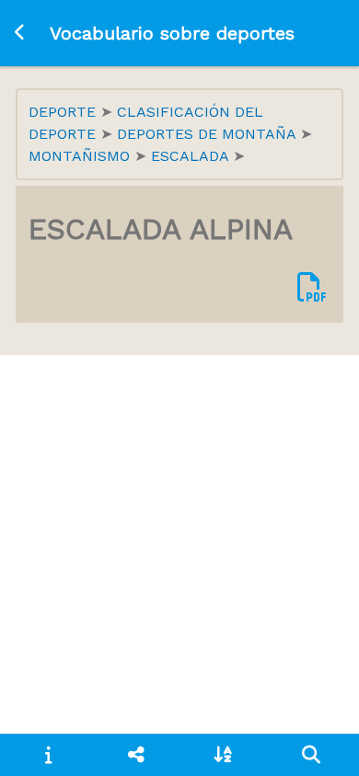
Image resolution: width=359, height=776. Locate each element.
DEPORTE (64, 111)
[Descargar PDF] (312, 288)
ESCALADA (192, 156)
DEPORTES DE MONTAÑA (208, 134)
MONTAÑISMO (81, 156)
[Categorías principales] (135, 755)
